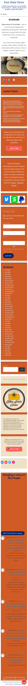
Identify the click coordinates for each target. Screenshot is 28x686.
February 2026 (9, 280)
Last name (6, 230)
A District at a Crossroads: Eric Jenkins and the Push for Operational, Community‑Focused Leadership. (14, 120)
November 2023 (9, 338)
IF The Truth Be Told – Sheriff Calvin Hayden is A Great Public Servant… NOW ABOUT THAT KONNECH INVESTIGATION (16, 542)
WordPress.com (18, 684)
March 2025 (8, 304)
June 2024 (7, 323)
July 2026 (7, 270)
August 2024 (8, 319)
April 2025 (8, 302)
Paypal (14, 185)
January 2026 (8, 283)
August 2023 (8, 344)
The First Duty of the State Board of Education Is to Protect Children (13, 115)
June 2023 (7, 348)
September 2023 (9, 342)
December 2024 (9, 310)
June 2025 (7, 297)
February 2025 (9, 306)
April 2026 (8, 276)
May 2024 (7, 325)
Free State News (14, 2)
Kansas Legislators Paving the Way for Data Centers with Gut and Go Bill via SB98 (13, 107)
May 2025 (7, 300)
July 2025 (7, 295)
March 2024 (8, 329)
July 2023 (7, 346)
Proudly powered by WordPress (11, 682)
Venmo (13, 183)
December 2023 (9, 336)
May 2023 (7, 351)
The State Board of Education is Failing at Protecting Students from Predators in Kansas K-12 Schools (13, 102)
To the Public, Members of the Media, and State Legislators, (16, 657)
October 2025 (9, 289)
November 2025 (9, 287)
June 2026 (7, 272)
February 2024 (9, 331)
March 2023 (8, 355)
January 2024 (8, 334)
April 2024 (8, 327)
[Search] (22, 369)
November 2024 (9, 312)
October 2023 (9, 340)
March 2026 (8, 278)
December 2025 (9, 285)
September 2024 (9, 317)
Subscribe (8, 256)
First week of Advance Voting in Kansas (12, 112)
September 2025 (9, 291)
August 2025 (8, 293)
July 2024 (7, 321)
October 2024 (9, 314)
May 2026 (7, 274)
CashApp (20, 183)
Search (5, 366)
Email (5, 236)
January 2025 (8, 308)
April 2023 (8, 353)
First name (6, 223)
